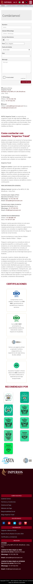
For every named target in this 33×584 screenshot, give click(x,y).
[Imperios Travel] (16, 474)
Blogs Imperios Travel (7, 515)
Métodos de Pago (6, 508)
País (3, 53)
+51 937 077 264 (10, 219)
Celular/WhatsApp (8, 31)
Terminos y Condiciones (8, 502)
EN (14, 2)
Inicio (3, 6)
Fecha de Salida (7, 47)
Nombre (4, 24)
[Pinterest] (25, 523)
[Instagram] (20, 523)
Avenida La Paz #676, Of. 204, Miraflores (13, 91)
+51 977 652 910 (10, 101)
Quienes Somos (6, 499)
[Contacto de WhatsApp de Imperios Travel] (20, 2)
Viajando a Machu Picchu (8, 530)
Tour (3, 43)
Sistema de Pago (6, 505)
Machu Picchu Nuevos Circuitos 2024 (12, 534)
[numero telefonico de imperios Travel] (26, 2)
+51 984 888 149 (11, 218)
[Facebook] (3, 523)
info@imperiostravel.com (8, 108)
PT (16, 2)
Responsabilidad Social (8, 511)
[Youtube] (9, 523)
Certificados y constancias (9, 537)
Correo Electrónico (8, 37)
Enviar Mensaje (26, 82)
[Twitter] (14, 523)
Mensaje (4, 59)
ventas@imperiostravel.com (14, 106)
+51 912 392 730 (11, 99)
